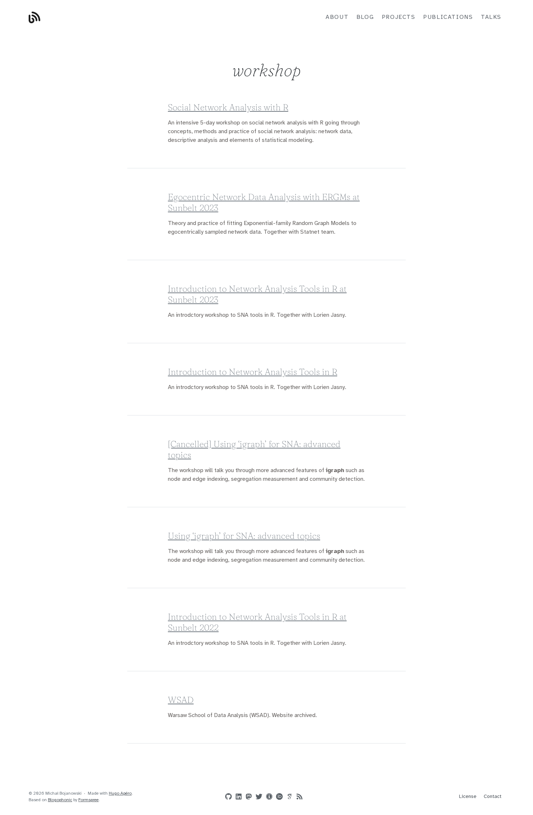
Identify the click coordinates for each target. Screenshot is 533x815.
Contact (492, 796)
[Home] (107, 17)
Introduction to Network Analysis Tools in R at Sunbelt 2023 (257, 294)
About (337, 17)
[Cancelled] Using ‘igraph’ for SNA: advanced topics (254, 449)
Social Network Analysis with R (228, 107)
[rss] (298, 797)
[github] (227, 797)
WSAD (181, 700)
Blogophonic (60, 800)
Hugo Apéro (120, 793)
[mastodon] (247, 797)
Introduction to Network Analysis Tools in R (252, 371)
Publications (448, 17)
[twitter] (257, 797)
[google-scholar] (288, 796)
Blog (365, 17)
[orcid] (278, 796)
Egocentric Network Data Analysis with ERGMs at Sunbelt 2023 (264, 202)
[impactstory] (267, 796)
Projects (399, 17)
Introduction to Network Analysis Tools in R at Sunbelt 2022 (257, 622)
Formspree (88, 800)
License (467, 796)
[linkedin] (237, 797)
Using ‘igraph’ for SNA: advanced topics (244, 536)
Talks (491, 17)
